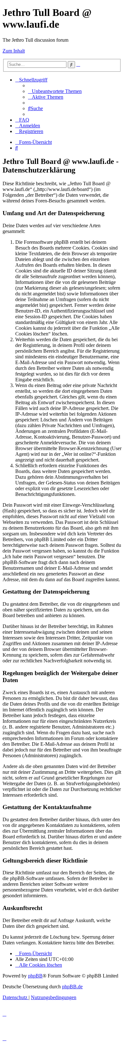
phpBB (35, 975)
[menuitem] (55, 91)
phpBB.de (72, 986)
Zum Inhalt (14, 50)
